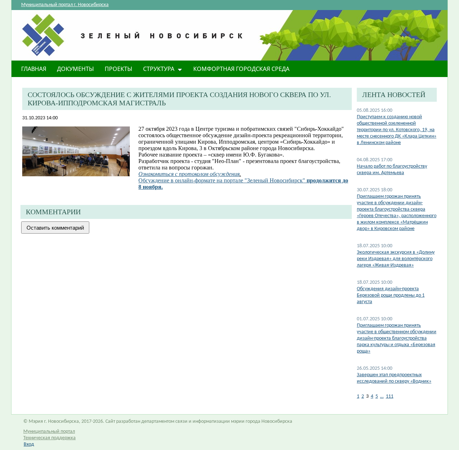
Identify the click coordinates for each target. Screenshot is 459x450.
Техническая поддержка (49, 438)
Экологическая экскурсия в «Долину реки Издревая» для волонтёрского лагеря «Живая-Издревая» (396, 259)
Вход (29, 444)
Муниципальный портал (49, 431)
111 (389, 396)
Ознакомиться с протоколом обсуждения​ (189, 174)
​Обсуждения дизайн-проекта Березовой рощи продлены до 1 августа (391, 295)
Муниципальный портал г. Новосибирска (65, 5)
